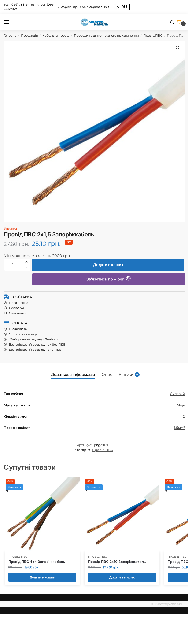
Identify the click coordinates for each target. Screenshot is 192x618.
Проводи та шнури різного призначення (106, 35)
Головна (10, 35)
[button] (179, 22)
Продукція (29, 35)
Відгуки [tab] (128, 374)
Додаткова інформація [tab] (73, 374)
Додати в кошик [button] (42, 577)
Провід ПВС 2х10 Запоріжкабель (117, 561)
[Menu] (11, 22)
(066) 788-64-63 (23, 4)
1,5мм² (179, 428)
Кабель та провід (55, 35)
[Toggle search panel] (172, 22)
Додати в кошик (108, 264)
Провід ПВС (152, 35)
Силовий (177, 394)
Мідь (181, 405)
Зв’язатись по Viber (105, 279)
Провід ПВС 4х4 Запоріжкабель (36, 561)
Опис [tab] (107, 374)
